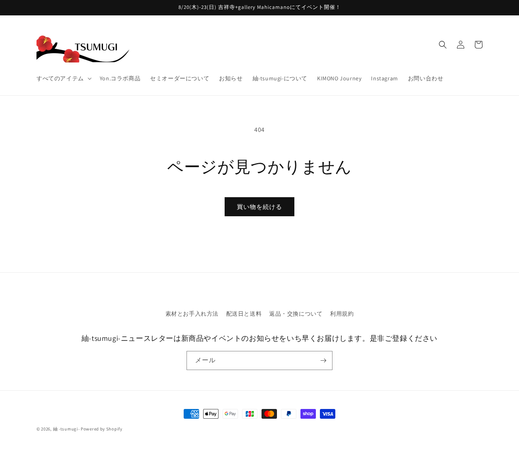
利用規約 (342, 313)
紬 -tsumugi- (66, 429)
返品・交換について (295, 313)
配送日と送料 (244, 313)
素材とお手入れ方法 (192, 313)
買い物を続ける (259, 207)
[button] (63, 78)
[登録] (323, 360)
